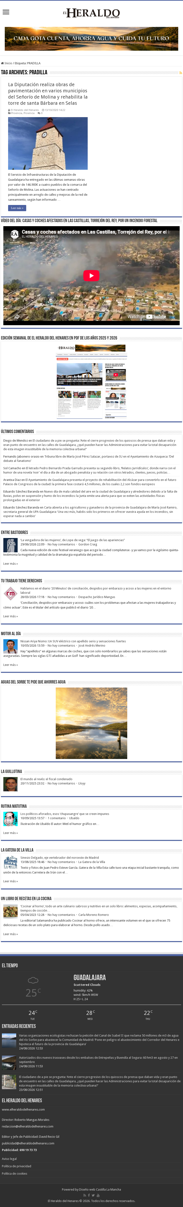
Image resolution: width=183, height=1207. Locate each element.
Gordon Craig (87, 544)
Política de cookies (14, 1173)
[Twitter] (93, 1195)
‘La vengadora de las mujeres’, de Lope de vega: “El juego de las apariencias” (72, 540)
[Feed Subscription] (180, 73)
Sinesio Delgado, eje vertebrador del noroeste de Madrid (59, 857)
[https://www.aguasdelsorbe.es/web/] (91, 38)
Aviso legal (9, 1159)
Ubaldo (74, 818)
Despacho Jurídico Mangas (96, 597)
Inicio (8, 63)
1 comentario (57, 818)
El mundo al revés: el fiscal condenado (46, 779)
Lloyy (81, 783)
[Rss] (84, 1195)
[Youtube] (98, 1195)
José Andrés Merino (91, 645)
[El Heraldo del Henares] (91, 13)
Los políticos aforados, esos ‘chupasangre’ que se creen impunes (64, 814)
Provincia (16, 113)
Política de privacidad (16, 1166)
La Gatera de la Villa (91, 862)
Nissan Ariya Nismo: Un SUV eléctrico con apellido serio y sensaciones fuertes (73, 641)
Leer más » (17, 208)
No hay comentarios (61, 544)
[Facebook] (88, 1195)
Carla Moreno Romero (93, 915)
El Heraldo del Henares (25, 110)
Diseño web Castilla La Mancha (100, 1189)
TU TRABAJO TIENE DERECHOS (21, 581)
